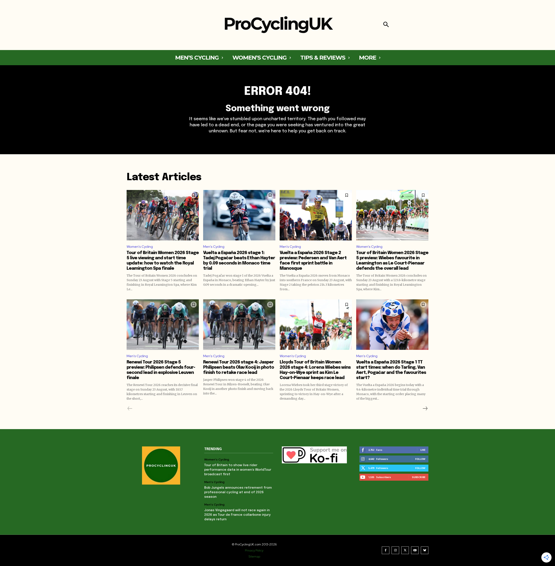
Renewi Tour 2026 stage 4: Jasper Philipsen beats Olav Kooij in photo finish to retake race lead (238, 367)
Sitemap (254, 556)
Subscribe (418, 477)
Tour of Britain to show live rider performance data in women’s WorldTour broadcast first (237, 470)
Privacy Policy (254, 550)
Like (422, 449)
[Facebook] (385, 550)
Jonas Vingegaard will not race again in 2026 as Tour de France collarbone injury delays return (237, 515)
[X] (405, 550)
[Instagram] (395, 550)
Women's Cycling (140, 246)
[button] (386, 25)
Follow (420, 459)
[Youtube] (415, 550)
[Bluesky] (424, 550)
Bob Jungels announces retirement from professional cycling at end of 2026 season (238, 492)
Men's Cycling (213, 246)
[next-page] (424, 408)
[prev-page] (130, 408)
